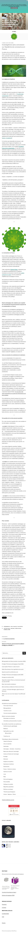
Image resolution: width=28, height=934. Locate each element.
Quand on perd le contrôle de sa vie (10, 672)
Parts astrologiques (8, 779)
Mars (5, 776)
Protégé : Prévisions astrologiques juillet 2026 (12, 674)
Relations (6, 728)
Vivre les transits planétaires (10, 713)
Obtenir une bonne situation (8, 716)
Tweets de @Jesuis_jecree (8, 799)
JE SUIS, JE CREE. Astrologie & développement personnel (10, 23)
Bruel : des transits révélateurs (9, 684)
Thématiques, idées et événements (10, 739)
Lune (5, 774)
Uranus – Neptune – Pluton (10, 794)
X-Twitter (4, 907)
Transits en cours (7, 710)
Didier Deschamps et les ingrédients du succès (13, 669)
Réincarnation (8, 733)
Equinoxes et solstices (9, 764)
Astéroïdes (6, 746)
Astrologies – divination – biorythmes (12, 749)
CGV (3, 916)
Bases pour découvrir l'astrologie (11, 751)
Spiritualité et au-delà (8, 731)
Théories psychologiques (9, 791)
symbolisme (7, 629)
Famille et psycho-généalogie (10, 726)
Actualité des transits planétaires (9, 703)
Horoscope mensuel (8, 705)
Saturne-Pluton (14, 269)
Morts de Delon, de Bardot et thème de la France (13, 686)
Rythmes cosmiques (8, 789)
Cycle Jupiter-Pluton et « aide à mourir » (11, 666)
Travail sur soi (7, 736)
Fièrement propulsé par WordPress (9, 930)
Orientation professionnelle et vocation (13, 720)
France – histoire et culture (10, 769)
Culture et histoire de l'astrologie (11, 754)
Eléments (6, 759)
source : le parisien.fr (7, 138)
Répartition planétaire (9, 786)
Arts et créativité (7, 743)
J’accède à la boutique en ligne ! (9, 892)
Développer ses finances (9, 718)
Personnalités (7, 781)
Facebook (4, 904)
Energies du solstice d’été (8, 677)
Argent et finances (8, 741)
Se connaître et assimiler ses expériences (11, 724)
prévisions (18, 628)
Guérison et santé (8, 771)
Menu (14, 31)
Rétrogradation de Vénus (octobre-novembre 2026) (14, 661)
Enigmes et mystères (8, 761)
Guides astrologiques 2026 (8, 895)
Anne (12, 42)
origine (13, 628)
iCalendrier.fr (14, 806)
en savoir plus (14, 7)
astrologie (7, 628)
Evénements (7, 626)
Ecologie (5, 756)
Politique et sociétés (17, 626)
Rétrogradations (7, 708)
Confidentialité (5, 913)
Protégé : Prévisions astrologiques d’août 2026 (13, 664)
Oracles (3, 923)
